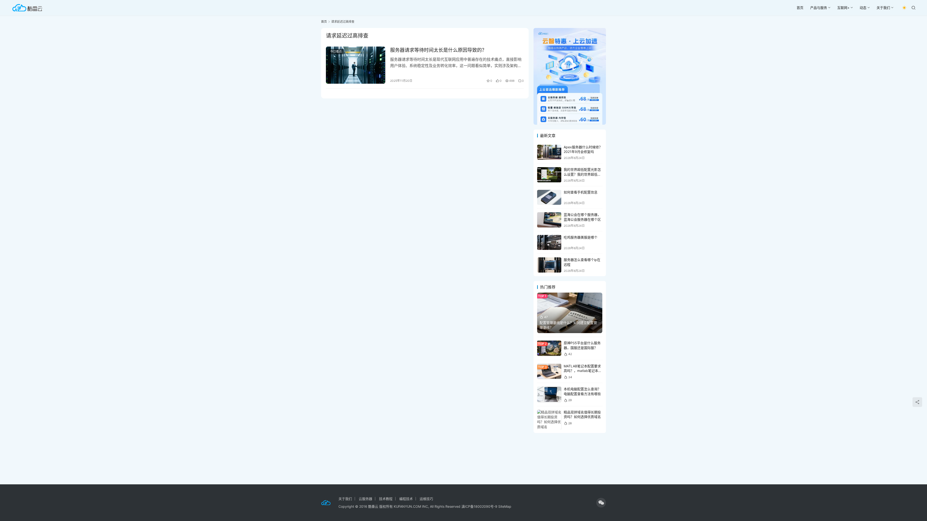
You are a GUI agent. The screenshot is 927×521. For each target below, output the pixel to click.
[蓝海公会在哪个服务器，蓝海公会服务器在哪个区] (549, 219)
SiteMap (504, 506)
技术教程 (386, 499)
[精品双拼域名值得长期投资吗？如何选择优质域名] (549, 420)
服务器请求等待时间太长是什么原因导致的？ (438, 50)
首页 (800, 8)
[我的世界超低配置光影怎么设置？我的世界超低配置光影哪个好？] (549, 174)
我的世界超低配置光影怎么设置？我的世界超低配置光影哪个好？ (582, 174)
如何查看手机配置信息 (580, 192)
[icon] (601, 502)
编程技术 (406, 499)
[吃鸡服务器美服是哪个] (549, 242)
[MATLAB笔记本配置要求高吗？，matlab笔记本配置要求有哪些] (549, 371)
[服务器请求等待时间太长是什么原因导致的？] (355, 65)
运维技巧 (426, 499)
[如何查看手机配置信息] (549, 197)
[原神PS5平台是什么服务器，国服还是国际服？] (549, 348)
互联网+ (843, 8)
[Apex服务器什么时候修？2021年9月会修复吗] (549, 152)
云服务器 (365, 499)
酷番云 (373, 506)
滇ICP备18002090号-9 (479, 506)
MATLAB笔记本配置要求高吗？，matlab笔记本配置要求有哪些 (583, 370)
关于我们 (883, 8)
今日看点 (336, 51)
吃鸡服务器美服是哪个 (580, 237)
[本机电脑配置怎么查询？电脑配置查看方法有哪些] (549, 394)
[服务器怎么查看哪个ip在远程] (549, 265)
